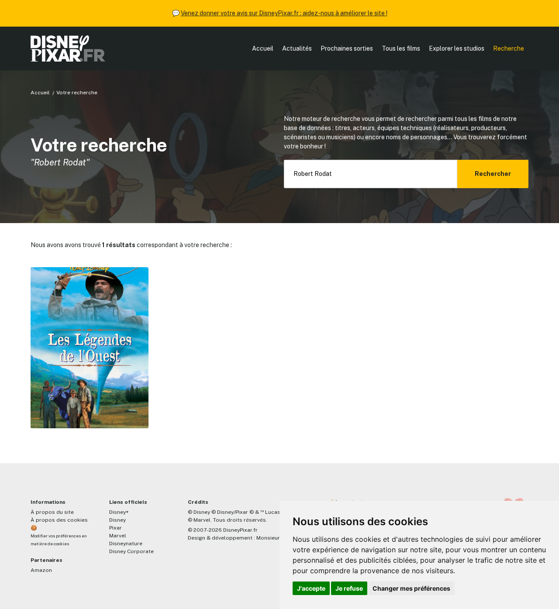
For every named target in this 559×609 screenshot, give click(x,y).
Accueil (262, 48)
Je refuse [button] (349, 588)
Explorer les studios (456, 48)
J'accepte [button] (311, 588)
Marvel (117, 536)
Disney (117, 520)
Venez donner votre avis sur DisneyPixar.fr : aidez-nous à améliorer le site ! (284, 13)
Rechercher (493, 173)
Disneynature (125, 543)
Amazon (41, 570)
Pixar (115, 528)
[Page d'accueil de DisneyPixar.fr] (68, 48)
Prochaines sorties (347, 48)
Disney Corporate (131, 551)
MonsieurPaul (273, 538)
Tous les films (401, 48)
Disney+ (119, 512)
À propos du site (52, 512)
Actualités (297, 48)
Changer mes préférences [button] (411, 588)
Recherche (508, 48)
